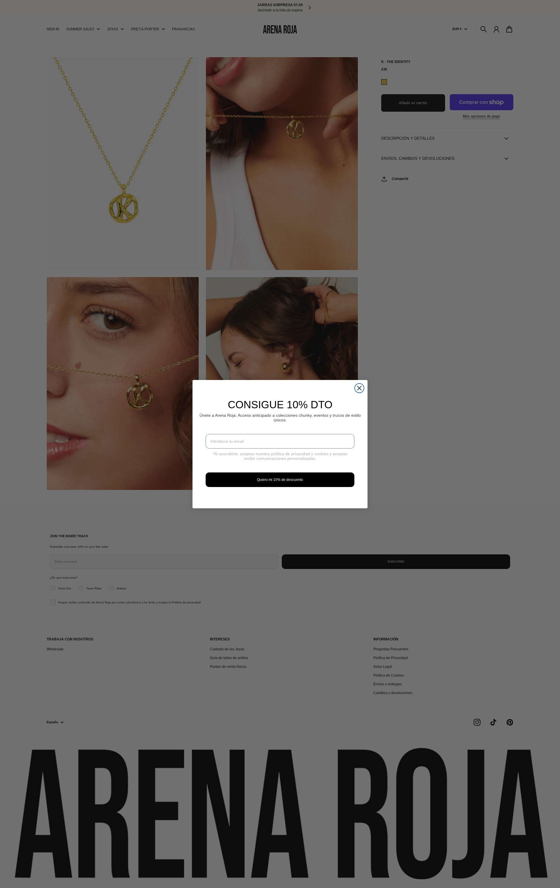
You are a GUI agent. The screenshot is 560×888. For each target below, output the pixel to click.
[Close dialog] (359, 388)
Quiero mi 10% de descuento (280, 480)
